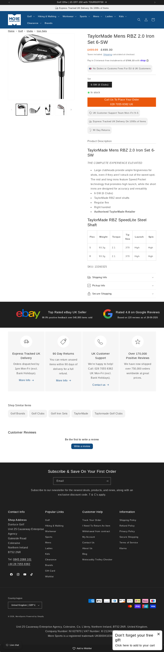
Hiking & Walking (54, 525)
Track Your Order (91, 520)
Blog (84, 554)
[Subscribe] (107, 481)
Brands (49, 565)
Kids (47, 554)
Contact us (99, 384)
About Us (87, 548)
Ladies (49, 548)
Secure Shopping (128, 537)
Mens (48, 542)
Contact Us (88, 542)
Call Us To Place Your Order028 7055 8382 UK (121, 102)
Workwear (50, 531)
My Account (88, 537)
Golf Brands (18, 413)
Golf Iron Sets (59, 413)
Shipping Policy (127, 520)
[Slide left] (11, 109)
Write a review (82, 446)
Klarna (123, 548)
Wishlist (49, 576)
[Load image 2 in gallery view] (34, 109)
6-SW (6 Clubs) (100, 84)
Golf (20, 31)
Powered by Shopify (35, 616)
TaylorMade (81, 413)
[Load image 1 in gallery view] (21, 109)
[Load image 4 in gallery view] (60, 109)
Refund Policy (127, 525)
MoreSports (21, 616)
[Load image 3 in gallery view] (47, 109)
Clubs (30, 31)
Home (11, 31)
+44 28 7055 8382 (19, 564)
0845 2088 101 (22, 559)
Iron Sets (42, 31)
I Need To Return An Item (96, 525)
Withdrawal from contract (96, 531)
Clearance (50, 559)
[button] (30, 16)
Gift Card (50, 570)
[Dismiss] (158, 634)
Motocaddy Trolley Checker (97, 559)
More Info (24, 380)
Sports (48, 537)
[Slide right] (71, 109)
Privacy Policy (127, 531)
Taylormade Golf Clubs (109, 413)
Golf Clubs (38, 413)
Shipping (107, 54)
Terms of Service (128, 542)
